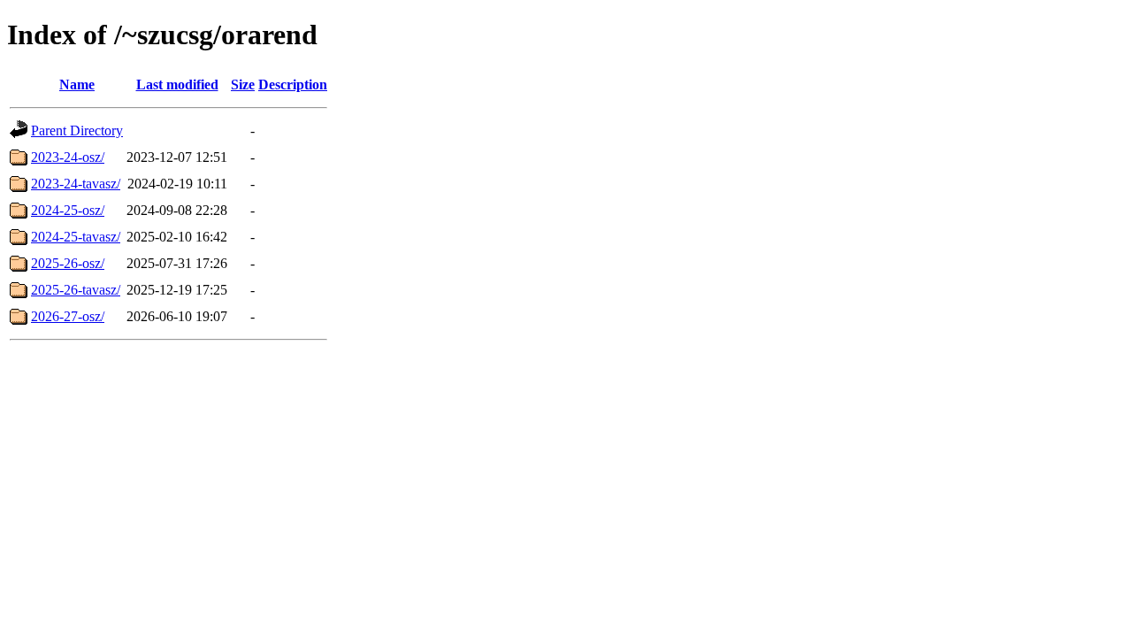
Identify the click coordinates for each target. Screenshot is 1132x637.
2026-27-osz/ (67, 316)
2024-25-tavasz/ (75, 236)
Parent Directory (77, 130)
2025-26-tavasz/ (75, 289)
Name (77, 84)
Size (243, 84)
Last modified (177, 84)
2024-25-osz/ (67, 210)
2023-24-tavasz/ (75, 183)
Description (292, 84)
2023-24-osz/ (67, 157)
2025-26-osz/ (67, 263)
